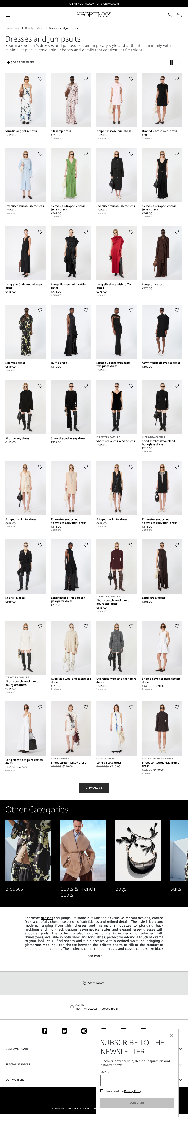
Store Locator (96, 983)
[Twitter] (64, 1031)
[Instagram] (84, 1031)
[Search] (170, 14)
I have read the (122, 1091)
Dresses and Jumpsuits (63, 28)
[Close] (171, 1035)
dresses (47, 918)
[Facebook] (44, 1031)
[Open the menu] (7, 14)
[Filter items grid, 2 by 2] (180, 62)
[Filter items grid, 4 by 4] (172, 62)
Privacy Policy (132, 1091)
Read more (94, 956)
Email (104, 1072)
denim (128, 933)
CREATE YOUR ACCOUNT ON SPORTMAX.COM (94, 3)
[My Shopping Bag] (179, 14)
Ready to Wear (34, 28)
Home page (12, 28)
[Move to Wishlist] (40, 78)
